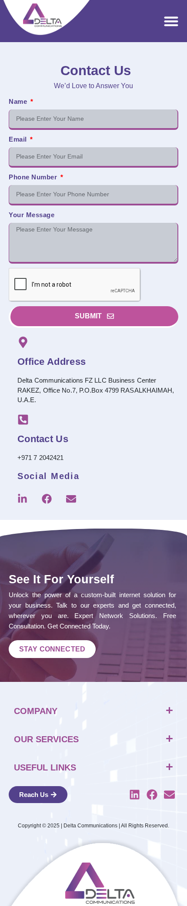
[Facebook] (47, 499)
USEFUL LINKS (45, 767)
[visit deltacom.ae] (42, 15)
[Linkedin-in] (22, 499)
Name (19, 101)
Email (19, 139)
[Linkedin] (135, 794)
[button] (171, 21)
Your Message (31, 214)
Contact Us (42, 438)
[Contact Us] (23, 419)
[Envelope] (71, 499)
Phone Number (34, 177)
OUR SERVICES (46, 739)
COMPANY (35, 711)
